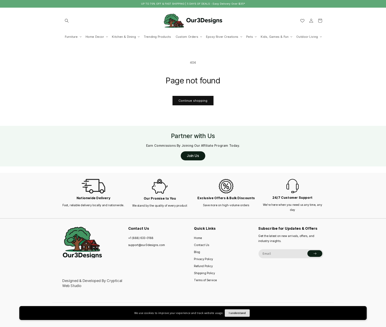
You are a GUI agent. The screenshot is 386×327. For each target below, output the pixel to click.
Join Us (193, 156)
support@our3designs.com (146, 245)
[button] (66, 20)
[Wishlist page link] (302, 21)
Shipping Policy (204, 273)
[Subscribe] (314, 253)
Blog (197, 252)
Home (198, 238)
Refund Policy (203, 266)
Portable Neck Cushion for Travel (52, 314)
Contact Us (201, 245)
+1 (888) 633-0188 (141, 238)
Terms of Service (205, 280)
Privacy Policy (203, 259)
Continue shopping (193, 101)
